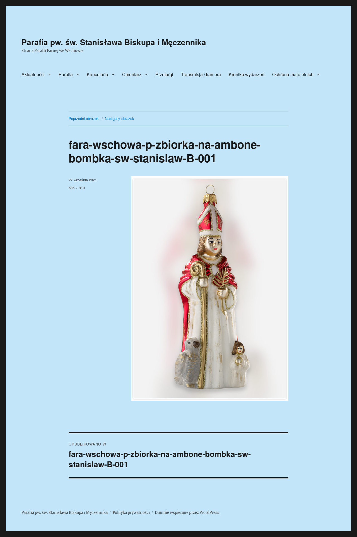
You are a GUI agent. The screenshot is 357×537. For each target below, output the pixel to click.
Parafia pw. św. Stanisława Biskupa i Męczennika (113, 42)
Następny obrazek (119, 118)
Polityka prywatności (131, 512)
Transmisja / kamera (201, 74)
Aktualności (33, 74)
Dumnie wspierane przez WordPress (187, 512)
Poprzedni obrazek (84, 118)
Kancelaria (97, 74)
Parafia (66, 74)
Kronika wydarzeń (246, 74)
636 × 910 (77, 187)
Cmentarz (131, 74)
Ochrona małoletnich (292, 74)
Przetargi (164, 74)
